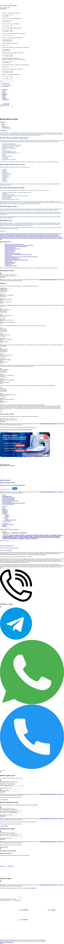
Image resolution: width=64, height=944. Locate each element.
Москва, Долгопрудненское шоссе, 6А (38, 537)
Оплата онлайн (6, 103)
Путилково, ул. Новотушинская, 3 (10, 537)
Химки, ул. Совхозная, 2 (39, 535)
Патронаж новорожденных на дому (9, 237)
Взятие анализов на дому (34, 233)
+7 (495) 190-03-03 (5, 85)
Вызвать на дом (6, 83)
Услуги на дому (2, 231)
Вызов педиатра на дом (7, 234)
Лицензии (4, 525)
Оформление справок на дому (11, 257)
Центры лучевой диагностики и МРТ (10, 500)
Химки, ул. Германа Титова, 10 (22, 536)
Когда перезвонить (4, 812)
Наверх (3, 770)
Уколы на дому (9, 238)
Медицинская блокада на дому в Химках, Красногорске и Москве (19, 245)
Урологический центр (7, 501)
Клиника (2, 785)
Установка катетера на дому (34, 238)
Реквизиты (4, 526)
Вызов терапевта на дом (17, 234)
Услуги (4, 495)
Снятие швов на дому (9, 263)
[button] (5, 231)
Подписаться (3, 866)
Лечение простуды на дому (36, 234)
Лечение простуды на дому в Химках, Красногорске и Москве (18, 254)
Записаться (2, 122)
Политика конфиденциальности (7, 545)
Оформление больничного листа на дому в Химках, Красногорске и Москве (33, 235)
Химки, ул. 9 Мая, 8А (34, 536)
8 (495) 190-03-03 (32, 888)
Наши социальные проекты (8, 504)
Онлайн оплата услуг (7, 521)
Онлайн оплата (5, 99)
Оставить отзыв (3, 288)
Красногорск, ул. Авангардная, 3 (17, 538)
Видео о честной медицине (11, 519)
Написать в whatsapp (13, 529)
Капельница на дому (26, 234)
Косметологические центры (8, 499)
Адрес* (1, 784)
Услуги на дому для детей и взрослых (20, 238)
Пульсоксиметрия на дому (53, 237)
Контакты (4, 98)
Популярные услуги (7, 496)
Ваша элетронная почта (5, 811)
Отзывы (4, 95)
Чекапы (4, 97)
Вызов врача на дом (44, 233)
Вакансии (7, 515)
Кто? (1, 789)
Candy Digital (9, 550)
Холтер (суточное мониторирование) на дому (50, 238)
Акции (3, 92)
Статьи (6, 518)
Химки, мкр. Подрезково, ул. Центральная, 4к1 (49, 536)
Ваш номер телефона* (4, 275)
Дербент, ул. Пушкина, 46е (32, 538)
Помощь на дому (44, 237)
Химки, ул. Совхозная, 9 (15, 535)
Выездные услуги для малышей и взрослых (14, 244)
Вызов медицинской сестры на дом (12, 248)
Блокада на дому (3, 233)
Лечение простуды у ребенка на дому (13, 253)
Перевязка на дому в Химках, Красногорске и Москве (28, 237)
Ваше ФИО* (2, 274)
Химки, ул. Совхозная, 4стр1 (27, 535)
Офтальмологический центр (8, 497)
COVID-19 (4, 513)
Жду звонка (2, 816)
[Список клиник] (11, 4)
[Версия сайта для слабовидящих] (10, 85)
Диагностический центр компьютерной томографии (13, 503)
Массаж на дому (13, 235)
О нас (3, 96)
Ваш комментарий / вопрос (6, 788)
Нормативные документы (8, 524)
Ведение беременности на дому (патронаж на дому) (18, 233)
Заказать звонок (3, 529)
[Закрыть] (20, 897)
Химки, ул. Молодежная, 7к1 (51, 535)
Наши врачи (5, 509)
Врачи (3, 91)
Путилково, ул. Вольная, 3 (24, 537)
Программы (5, 93)
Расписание (5, 89)
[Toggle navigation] (1, 87)
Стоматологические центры (8, 498)
